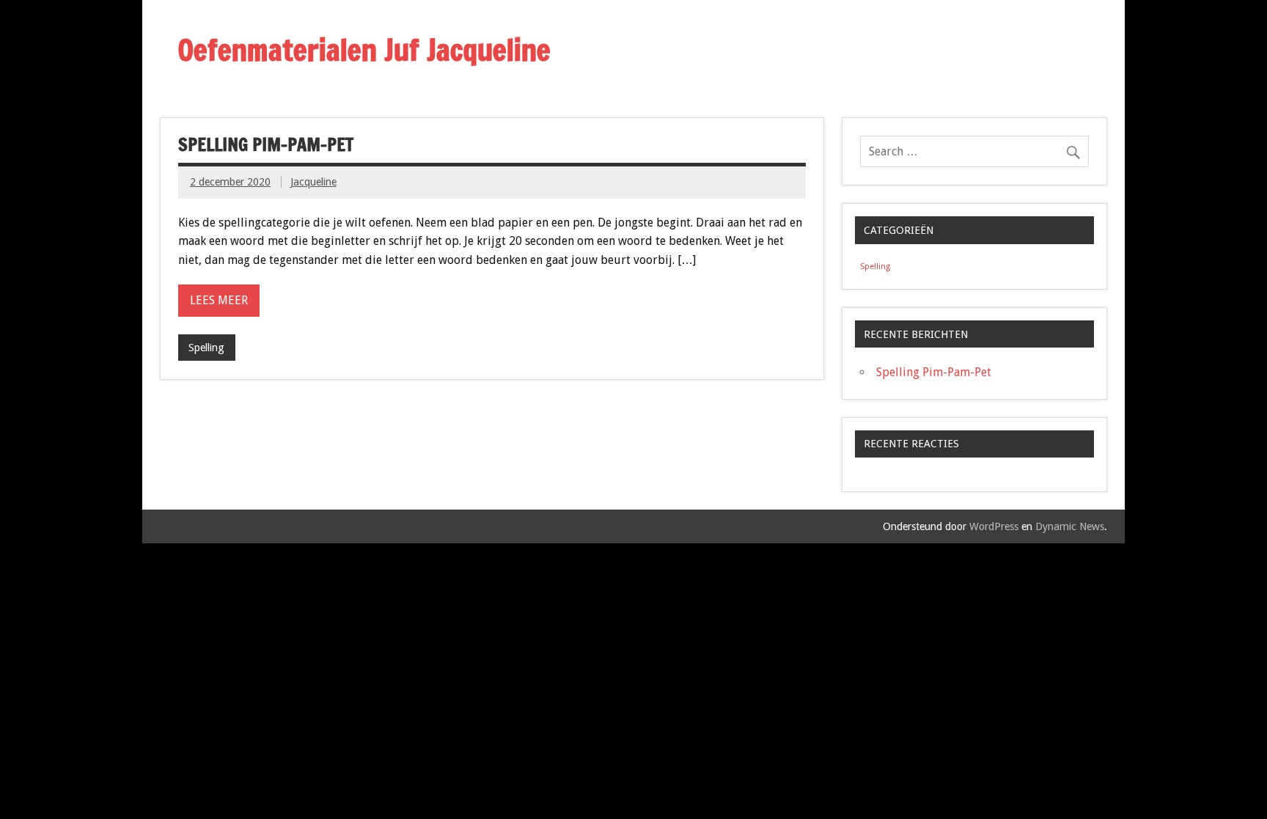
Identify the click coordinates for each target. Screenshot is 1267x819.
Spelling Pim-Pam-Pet (265, 144)
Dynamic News (1069, 526)
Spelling (206, 347)
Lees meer (219, 300)
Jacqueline (313, 182)
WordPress (993, 526)
